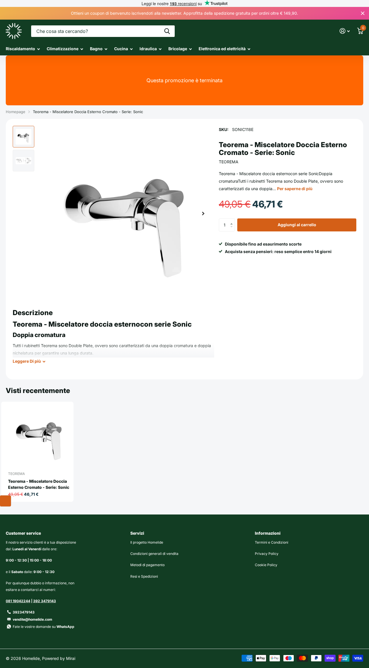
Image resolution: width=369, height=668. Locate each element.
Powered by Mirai (58, 658)
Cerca (167, 31)
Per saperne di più (294, 188)
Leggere (27, 361)
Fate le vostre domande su (43, 626)
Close (362, 13)
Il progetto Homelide (146, 542)
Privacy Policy (266, 553)
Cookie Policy (266, 565)
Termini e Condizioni (271, 542)
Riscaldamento (20, 48)
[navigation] (23, 136)
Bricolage (177, 48)
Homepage (15, 111)
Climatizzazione (62, 48)
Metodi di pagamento (147, 565)
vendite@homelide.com (32, 619)
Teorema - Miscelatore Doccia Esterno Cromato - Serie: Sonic (38, 484)
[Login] (344, 31)
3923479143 (24, 612)
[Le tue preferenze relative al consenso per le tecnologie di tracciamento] (5, 500)
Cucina (121, 48)
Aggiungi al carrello (297, 224)
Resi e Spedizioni (144, 576)
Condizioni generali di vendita (154, 553)
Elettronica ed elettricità (222, 48)
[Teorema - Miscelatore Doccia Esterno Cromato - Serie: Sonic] (39, 435)
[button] (203, 213)
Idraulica (148, 48)
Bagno (96, 48)
